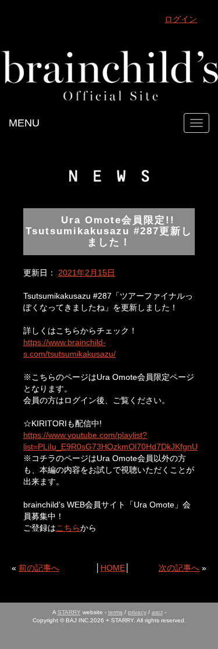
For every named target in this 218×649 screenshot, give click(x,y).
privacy (137, 612)
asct (157, 612)
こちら (68, 527)
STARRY (69, 612)
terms (115, 612)
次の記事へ (179, 567)
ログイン (181, 19)
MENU (24, 123)
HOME (113, 567)
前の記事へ (39, 567)
